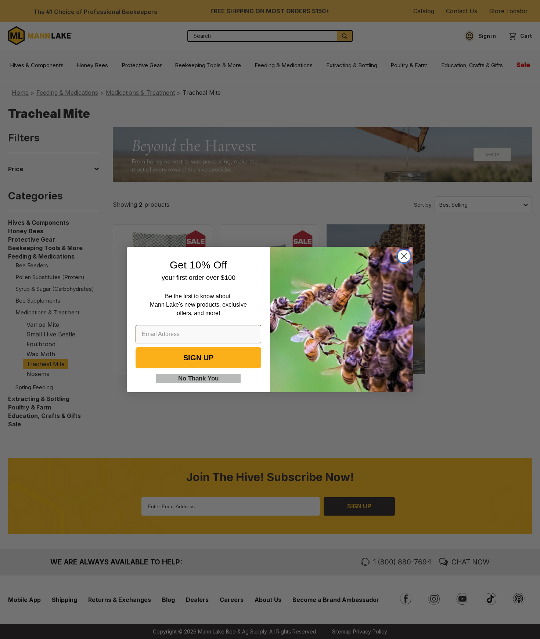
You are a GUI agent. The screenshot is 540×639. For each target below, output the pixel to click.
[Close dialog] (403, 256)
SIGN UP (198, 358)
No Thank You (198, 378)
